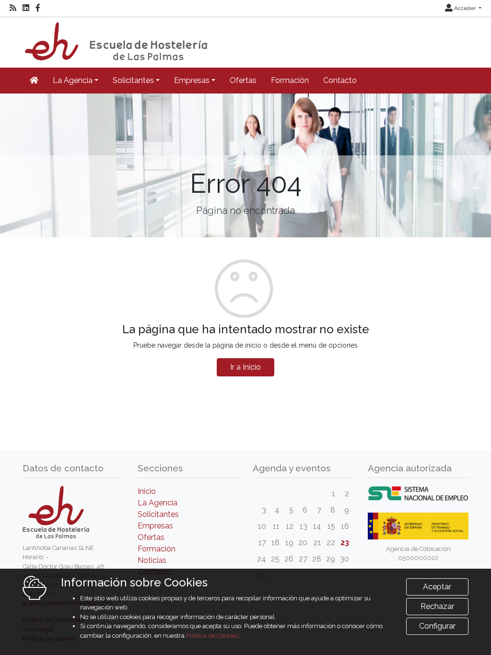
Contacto (340, 80)
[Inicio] (115, 38)
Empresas (155, 525)
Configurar (437, 626)
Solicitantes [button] (133, 80)
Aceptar (437, 586)
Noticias (152, 560)
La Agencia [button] (73, 80)
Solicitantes (158, 514)
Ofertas (243, 80)
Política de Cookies (212, 635)
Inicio (147, 491)
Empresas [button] (192, 80)
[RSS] (13, 8)
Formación (290, 80)
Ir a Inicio (245, 367)
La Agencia (157, 502)
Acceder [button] (465, 8)
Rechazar (437, 606)
